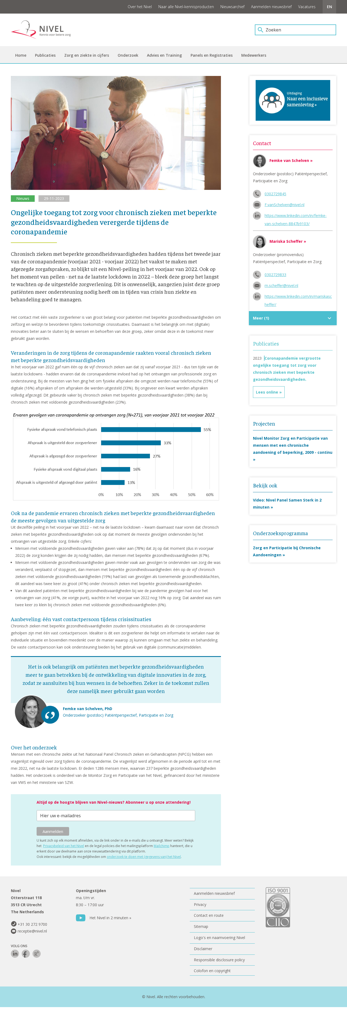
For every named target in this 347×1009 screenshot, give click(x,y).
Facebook (26, 954)
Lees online (267, 392)
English (329, 7)
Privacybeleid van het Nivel (63, 846)
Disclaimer (203, 948)
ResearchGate (37, 954)
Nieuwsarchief (232, 6)
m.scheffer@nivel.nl (281, 285)
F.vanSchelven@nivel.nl (284, 204)
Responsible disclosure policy (219, 959)
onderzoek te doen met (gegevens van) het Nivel (144, 856)
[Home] (45, 29)
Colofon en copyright (212, 970)
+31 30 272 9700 (32, 924)
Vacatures (307, 6)
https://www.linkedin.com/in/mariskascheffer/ (298, 297)
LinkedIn (15, 954)
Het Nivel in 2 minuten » (110, 917)
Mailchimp (161, 846)
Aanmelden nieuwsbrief (271, 6)
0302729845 (275, 193)
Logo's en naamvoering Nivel (219, 937)
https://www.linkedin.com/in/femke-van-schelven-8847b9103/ (296, 216)
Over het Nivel (140, 6)
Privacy (200, 904)
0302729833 (275, 274)
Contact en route (209, 915)
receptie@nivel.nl (32, 931)
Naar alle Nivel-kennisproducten (186, 6)
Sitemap (201, 926)
